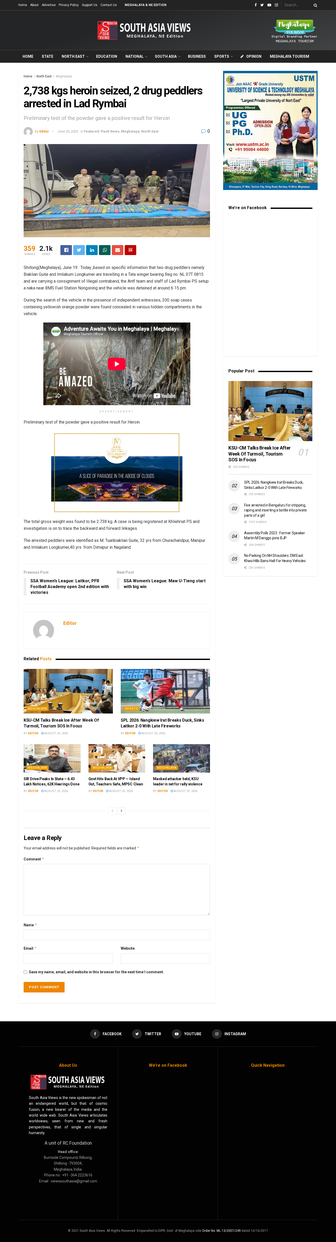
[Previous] (112, 811)
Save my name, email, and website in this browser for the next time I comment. (96, 972)
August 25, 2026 (56, 791)
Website (128, 948)
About (34, 5)
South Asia (166, 56)
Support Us (89, 5)
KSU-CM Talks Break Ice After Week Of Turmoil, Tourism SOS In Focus (259, 453)
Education (106, 56)
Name (30, 924)
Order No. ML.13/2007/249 (221, 1231)
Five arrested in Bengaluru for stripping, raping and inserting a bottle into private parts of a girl (275, 510)
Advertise (49, 5)
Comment (34, 859)
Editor (44, 131)
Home (22, 5)
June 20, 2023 (67, 131)
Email (30, 948)
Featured (91, 131)
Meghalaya (64, 76)
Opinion (253, 56)
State (47, 56)
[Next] (121, 811)
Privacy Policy (69, 5)
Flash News (110, 131)
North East (73, 56)
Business (197, 56)
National (134, 56)
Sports (221, 56)
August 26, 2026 (56, 733)
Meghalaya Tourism (289, 56)
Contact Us (109, 5)
